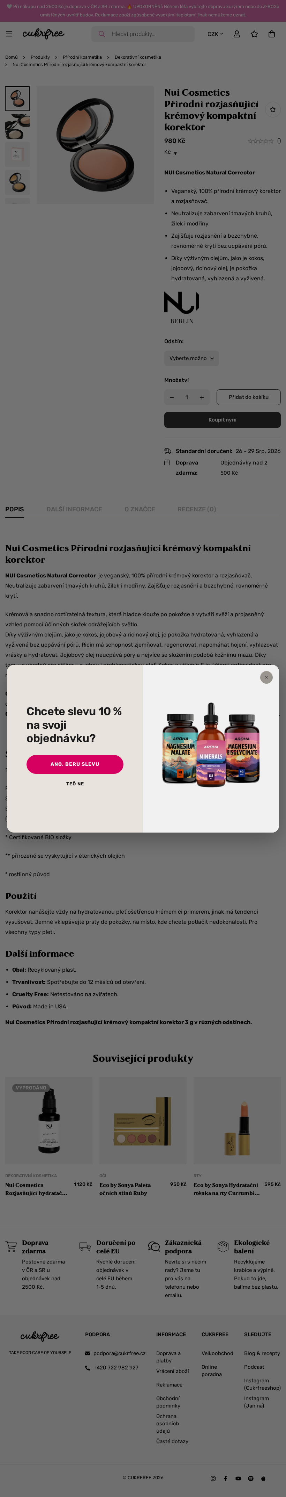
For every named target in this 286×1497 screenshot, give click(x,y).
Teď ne (75, 783)
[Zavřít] (266, 677)
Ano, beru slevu (75, 764)
